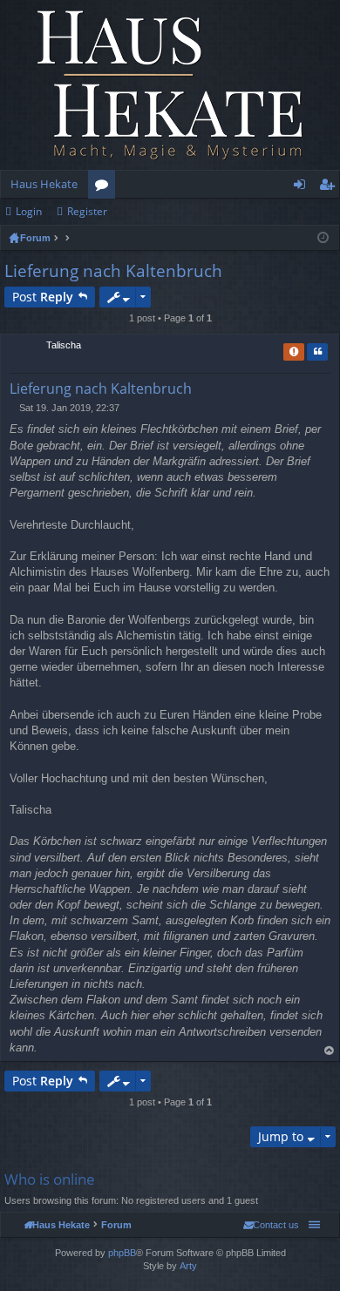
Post (42, 296)
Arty (188, 1266)
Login (29, 211)
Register (87, 211)
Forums (105, 187)
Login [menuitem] (303, 187)
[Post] (14, 407)
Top (329, 1051)
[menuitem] (271, 1225)
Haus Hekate (44, 184)
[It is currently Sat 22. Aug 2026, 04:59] (323, 238)
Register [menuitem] (330, 187)
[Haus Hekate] (170, 85)
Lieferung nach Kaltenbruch (113, 271)
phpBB (122, 1252)
